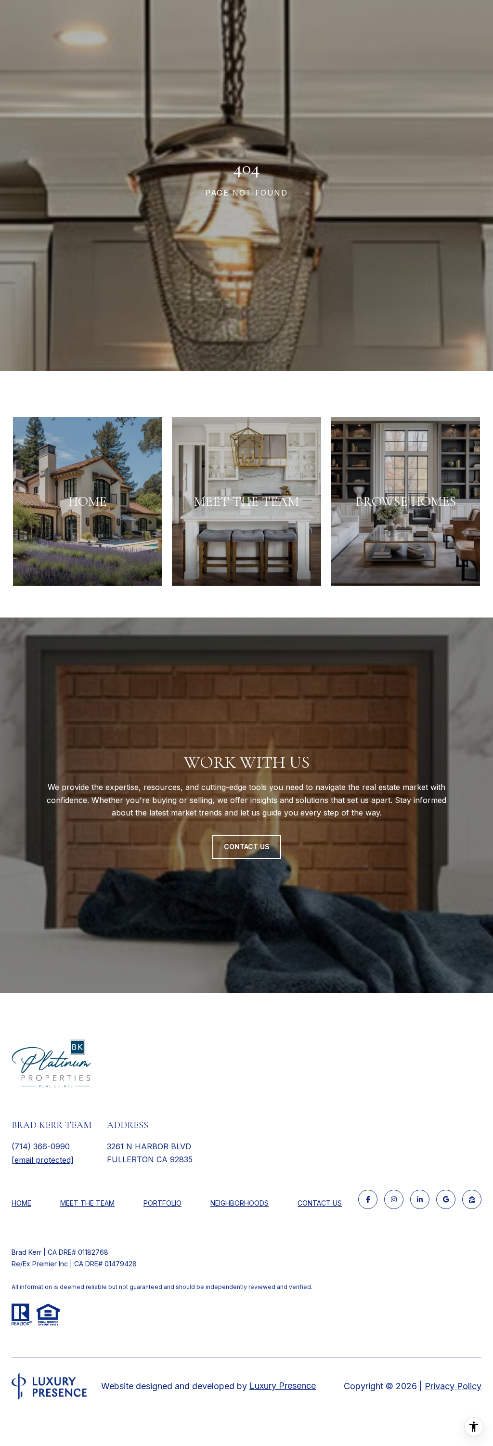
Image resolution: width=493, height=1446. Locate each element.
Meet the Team (87, 1203)
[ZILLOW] (471, 1199)
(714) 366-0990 (41, 1146)
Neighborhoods (239, 1203)
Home (21, 1203)
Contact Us (320, 1203)
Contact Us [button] (247, 846)
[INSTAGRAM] (393, 1199)
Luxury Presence (282, 1385)
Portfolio (162, 1203)
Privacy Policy (453, 1386)
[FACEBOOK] (367, 1199)
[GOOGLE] (445, 1199)
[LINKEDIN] (419, 1199)
